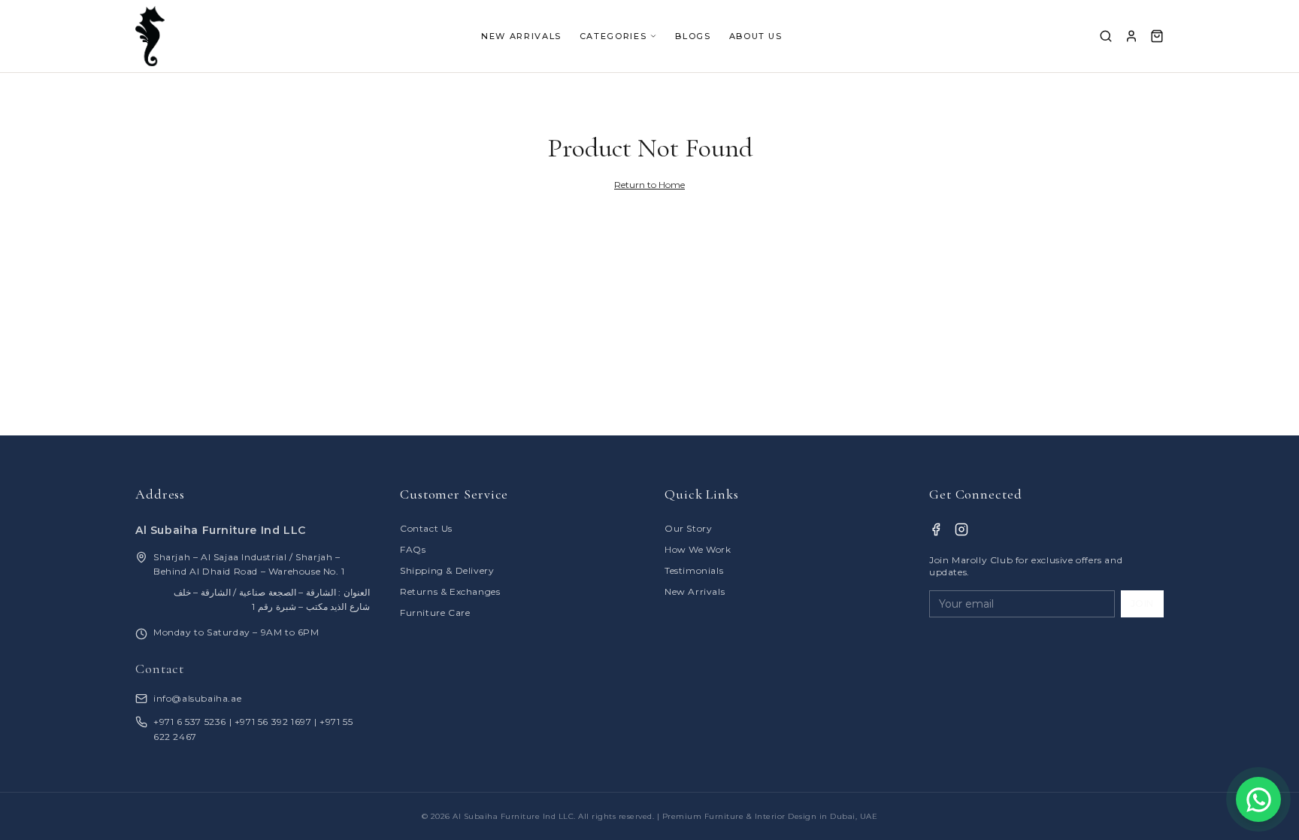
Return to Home (649, 184)
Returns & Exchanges (450, 591)
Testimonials (694, 570)
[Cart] (1157, 36)
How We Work (698, 549)
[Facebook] (936, 529)
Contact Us (426, 528)
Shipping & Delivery (447, 570)
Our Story (688, 528)
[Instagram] (961, 529)
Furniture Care (435, 612)
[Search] (1106, 36)
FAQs (412, 549)
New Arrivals (695, 591)
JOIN (1142, 603)
